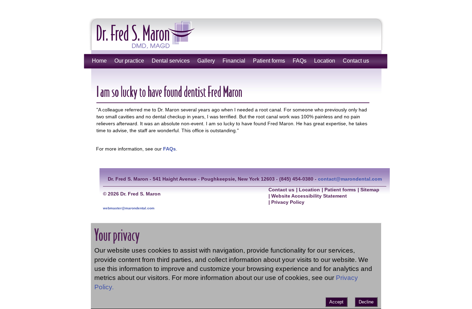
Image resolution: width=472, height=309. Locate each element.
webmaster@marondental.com (128, 208)
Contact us (356, 61)
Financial (234, 61)
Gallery (206, 61)
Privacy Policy (287, 202)
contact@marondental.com (350, 179)
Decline (366, 302)
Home (99, 61)
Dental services (171, 61)
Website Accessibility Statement (309, 196)
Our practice (129, 61)
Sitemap (369, 189)
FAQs (299, 61)
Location (324, 61)
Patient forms (269, 61)
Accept (336, 302)
